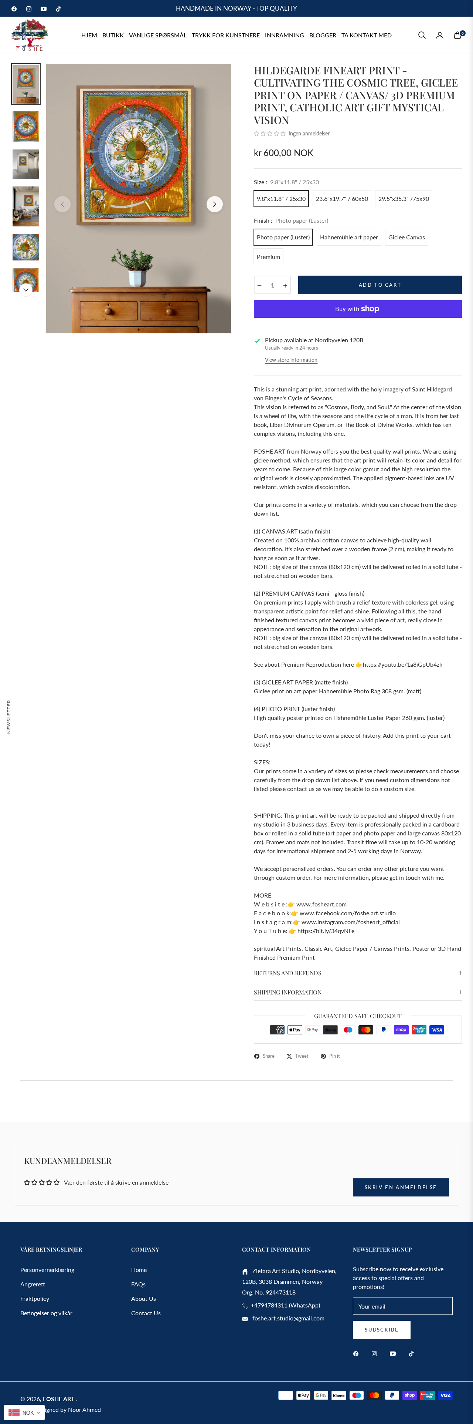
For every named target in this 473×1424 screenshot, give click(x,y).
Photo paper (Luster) (283, 236)
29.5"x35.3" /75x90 (403, 198)
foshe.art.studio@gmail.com (287, 1318)
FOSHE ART (59, 1398)
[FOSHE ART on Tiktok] (413, 1353)
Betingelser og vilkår (46, 1312)
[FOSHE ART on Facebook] (358, 1353)
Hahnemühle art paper (349, 236)
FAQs (138, 1283)
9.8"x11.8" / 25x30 (281, 198)
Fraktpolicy (34, 1298)
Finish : (291, 220)
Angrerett (32, 1283)
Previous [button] (62, 204)
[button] (422, 35)
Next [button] (215, 204)
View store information (291, 360)
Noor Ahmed (84, 1409)
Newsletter (8, 716)
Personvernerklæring (47, 1269)
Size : (286, 181)
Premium (268, 256)
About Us (143, 1298)
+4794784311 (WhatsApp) (284, 1305)
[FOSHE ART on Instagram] (376, 1353)
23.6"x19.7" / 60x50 (342, 198)
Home (139, 1269)
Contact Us (146, 1312)
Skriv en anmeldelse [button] (401, 1187)
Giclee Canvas (406, 236)
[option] (138, 198)
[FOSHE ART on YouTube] (394, 1353)
